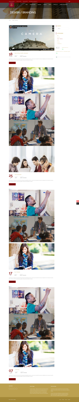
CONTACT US (55, 4)
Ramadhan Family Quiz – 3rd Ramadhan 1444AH (63, 51)
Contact (69, 399)
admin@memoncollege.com (33, 1)
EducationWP (18, 174)
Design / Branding (23, 56)
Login (69, 1)
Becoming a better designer (21, 53)
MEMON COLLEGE (32, 4)
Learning (17, 369)
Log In (60, 399)
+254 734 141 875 (25, 1)
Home (10, 20)
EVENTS (50, 4)
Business (58, 37)
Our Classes (17, 272)
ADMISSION (39, 4)
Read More (12, 62)
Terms (66, 399)
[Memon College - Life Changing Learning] (11, 6)
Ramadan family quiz (65, 47)
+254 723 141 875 (18, 1)
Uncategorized (59, 43)
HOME (27, 4)
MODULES (44, 4)
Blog (57, 35)
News (58, 40)
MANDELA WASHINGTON (63, 4)
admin (16, 56)
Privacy (63, 399)
